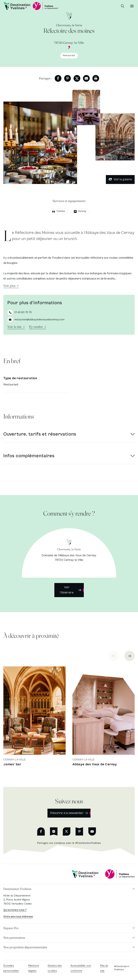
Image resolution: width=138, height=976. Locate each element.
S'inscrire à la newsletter (66, 813)
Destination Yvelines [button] (17, 889)
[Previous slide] (113, 656)
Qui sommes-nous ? (15, 910)
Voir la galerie (123, 179)
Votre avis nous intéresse (18, 916)
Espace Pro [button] (11, 928)
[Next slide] (129, 656)
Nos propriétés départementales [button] (25, 947)
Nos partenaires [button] (14, 938)
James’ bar (12, 764)
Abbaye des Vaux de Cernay (94, 764)
